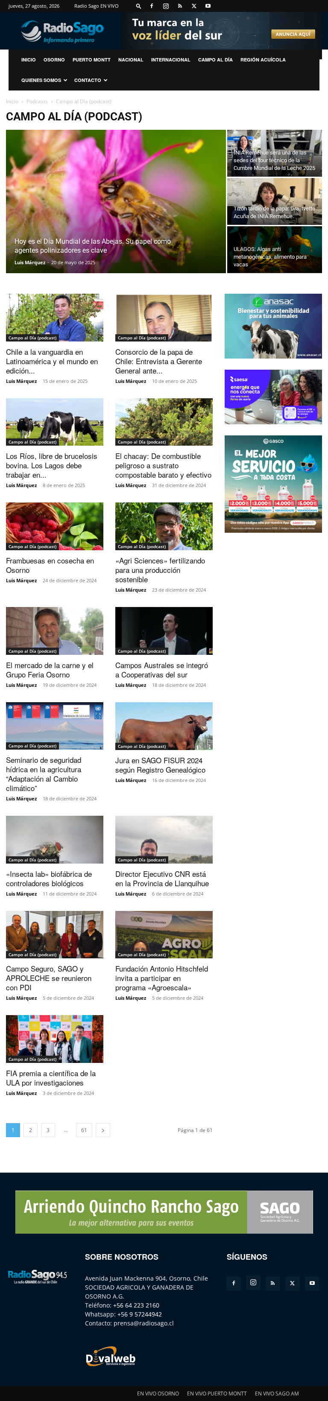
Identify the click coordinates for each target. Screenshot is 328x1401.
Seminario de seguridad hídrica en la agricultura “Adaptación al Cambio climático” (43, 773)
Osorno (54, 59)
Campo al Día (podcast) (32, 338)
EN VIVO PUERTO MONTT (217, 1393)
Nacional (131, 59)
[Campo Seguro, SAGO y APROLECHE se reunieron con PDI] (54, 935)
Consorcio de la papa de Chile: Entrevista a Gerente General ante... (158, 361)
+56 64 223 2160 (136, 1305)
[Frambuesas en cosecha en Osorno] (54, 526)
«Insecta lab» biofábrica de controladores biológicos (49, 878)
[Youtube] (208, 6)
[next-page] (103, 1130)
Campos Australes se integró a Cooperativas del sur (161, 670)
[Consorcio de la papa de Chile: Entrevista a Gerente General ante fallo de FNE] (164, 317)
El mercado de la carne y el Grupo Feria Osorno (50, 670)
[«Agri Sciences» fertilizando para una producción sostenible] (164, 526)
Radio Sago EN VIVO (96, 6)
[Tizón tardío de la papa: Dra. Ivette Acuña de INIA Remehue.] (274, 201)
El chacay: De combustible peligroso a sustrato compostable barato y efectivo (163, 465)
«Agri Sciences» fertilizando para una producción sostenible (160, 569)
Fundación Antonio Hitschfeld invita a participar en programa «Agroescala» (161, 977)
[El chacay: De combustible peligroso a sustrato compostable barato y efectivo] (164, 422)
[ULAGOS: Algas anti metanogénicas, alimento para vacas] (274, 249)
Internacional (170, 59)
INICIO (28, 59)
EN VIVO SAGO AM (277, 1393)
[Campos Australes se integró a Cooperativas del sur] (164, 631)
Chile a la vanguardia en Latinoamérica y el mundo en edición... (52, 361)
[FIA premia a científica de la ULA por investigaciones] (54, 1039)
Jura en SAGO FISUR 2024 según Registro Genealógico (160, 765)
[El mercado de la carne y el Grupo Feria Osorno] (54, 631)
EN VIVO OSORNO (158, 1393)
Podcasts (37, 101)
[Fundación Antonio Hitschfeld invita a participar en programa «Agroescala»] (164, 935)
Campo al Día (215, 59)
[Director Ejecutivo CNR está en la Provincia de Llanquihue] (164, 840)
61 (84, 1130)
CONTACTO (87, 80)
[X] (193, 6)
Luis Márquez (30, 262)
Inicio (12, 101)
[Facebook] (151, 6)
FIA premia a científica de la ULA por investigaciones (51, 1078)
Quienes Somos (41, 80)
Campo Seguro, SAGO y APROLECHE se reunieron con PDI (48, 977)
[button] (138, 6)
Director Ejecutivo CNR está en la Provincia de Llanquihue (162, 878)
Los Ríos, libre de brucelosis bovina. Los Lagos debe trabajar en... (51, 465)
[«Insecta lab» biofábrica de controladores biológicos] (54, 840)
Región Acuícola (263, 59)
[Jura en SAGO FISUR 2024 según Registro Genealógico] (164, 726)
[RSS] (179, 6)
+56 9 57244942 (139, 1314)
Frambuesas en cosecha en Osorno (50, 565)
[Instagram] (165, 6)
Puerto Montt (92, 59)
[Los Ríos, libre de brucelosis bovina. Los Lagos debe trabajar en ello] (54, 422)
